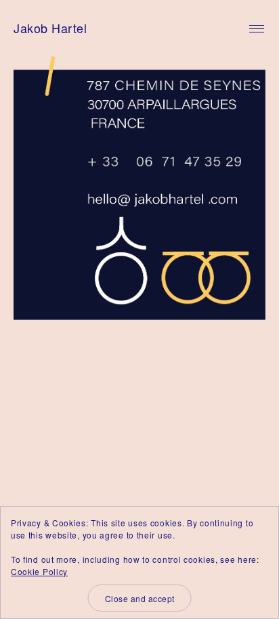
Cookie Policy (39, 571)
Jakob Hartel (50, 28)
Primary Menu (256, 29)
